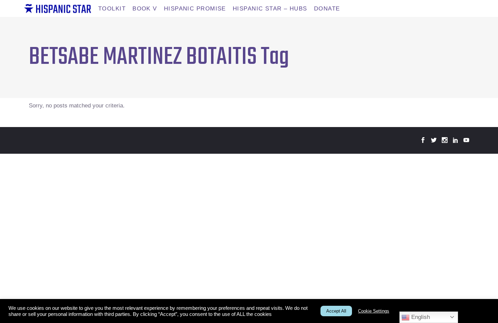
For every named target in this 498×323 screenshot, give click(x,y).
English (420, 317)
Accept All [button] (336, 311)
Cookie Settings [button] (373, 311)
